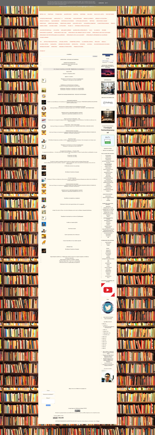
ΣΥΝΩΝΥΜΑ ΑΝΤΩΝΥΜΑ (108, 189)
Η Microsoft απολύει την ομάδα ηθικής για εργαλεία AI (69, 262)
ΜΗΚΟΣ (108, 224)
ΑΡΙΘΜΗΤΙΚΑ (108, 156)
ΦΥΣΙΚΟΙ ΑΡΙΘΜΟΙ (44, 37)
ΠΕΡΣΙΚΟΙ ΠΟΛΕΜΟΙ (44, 46)
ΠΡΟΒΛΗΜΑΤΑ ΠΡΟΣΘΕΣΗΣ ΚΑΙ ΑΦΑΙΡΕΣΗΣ (96, 35)
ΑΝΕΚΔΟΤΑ (108, 250)
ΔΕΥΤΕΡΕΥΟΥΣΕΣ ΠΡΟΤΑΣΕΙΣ (108, 161)
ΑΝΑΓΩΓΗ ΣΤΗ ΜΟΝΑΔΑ (45, 30)
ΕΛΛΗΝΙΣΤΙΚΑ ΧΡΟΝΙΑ (87, 41)
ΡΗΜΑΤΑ (113, 23)
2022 (103, 341)
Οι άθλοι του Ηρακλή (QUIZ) (72, 222)
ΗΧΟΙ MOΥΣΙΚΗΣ (110, 14)
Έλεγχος (108, 142)
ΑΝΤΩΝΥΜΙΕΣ (68, 18)
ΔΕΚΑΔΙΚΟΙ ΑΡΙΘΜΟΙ (66, 30)
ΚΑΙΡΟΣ (108, 264)
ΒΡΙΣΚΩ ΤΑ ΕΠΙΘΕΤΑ (88, 18)
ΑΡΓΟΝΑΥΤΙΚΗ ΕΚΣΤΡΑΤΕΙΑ (50, 41)
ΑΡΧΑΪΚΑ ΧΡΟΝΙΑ (63, 41)
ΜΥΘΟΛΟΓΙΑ (75, 44)
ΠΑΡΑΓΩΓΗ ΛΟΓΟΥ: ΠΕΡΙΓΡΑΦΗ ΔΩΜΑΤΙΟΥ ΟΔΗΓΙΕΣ (72, 112)
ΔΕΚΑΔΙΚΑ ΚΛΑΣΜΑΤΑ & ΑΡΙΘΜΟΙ (108, 219)
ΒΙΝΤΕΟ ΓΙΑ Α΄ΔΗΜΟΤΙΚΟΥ (108, 150)
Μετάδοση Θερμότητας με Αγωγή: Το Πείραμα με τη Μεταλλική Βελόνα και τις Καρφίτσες (108, 360)
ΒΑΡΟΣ (108, 216)
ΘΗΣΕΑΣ (104, 41)
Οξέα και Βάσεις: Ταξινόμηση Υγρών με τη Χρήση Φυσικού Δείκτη (108, 352)
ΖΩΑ (108, 260)
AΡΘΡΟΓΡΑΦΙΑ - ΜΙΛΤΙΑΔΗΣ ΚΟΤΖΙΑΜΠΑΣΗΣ (69, 59)
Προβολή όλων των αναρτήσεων (77, 69)
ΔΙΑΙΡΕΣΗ (108, 221)
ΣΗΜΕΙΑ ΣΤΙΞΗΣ (43, 25)
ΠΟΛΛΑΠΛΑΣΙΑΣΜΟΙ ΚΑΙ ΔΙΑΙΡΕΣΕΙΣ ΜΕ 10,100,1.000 (108, 231)
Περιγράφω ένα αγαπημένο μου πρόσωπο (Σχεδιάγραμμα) (72, 144)
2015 (103, 346)
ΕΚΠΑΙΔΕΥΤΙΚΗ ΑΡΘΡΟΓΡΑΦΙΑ (108, 258)
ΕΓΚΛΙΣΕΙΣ (108, 162)
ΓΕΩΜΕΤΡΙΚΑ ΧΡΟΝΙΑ (75, 41)
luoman (91, 421)
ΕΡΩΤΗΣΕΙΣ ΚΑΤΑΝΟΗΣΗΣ (67, 21)
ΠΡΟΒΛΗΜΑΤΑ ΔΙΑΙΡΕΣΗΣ (46, 32)
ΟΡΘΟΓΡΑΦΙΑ (43, 23)
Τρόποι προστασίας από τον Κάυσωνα (72, 234)
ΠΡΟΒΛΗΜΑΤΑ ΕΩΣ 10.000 (60, 32)
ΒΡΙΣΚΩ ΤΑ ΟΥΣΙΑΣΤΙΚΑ (101, 18)
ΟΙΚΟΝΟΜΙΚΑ (108, 270)
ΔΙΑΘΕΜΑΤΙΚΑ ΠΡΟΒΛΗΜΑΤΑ (80, 30)
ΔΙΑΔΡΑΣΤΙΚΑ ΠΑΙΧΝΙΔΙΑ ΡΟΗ (69, 62)
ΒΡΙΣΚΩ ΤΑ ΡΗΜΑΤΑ (44, 21)
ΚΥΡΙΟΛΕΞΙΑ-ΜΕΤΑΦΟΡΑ (82, 21)
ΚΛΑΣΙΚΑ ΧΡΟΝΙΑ (44, 44)
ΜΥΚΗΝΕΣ (82, 44)
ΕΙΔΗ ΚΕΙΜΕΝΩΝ (55, 21)
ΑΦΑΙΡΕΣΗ (108, 215)
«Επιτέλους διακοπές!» (69, 258)
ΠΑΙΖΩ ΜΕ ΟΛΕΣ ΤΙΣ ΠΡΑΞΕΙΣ (108, 229)
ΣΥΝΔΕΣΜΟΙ (108, 185)
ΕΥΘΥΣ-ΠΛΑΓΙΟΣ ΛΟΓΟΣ (108, 169)
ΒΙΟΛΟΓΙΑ (108, 243)
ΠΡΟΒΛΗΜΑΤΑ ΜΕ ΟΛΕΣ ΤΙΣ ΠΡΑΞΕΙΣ (101, 32)
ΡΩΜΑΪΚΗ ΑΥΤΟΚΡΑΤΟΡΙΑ (65, 46)
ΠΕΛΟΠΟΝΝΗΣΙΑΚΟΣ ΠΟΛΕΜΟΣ (101, 44)
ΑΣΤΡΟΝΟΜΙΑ (108, 253)
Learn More (101, 2)
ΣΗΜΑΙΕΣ (108, 200)
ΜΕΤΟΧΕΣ (92, 21)
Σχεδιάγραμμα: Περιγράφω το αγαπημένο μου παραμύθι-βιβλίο (72, 88)
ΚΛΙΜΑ (108, 266)
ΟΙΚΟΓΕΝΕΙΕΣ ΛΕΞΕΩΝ (101, 21)
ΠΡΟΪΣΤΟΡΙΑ (54, 46)
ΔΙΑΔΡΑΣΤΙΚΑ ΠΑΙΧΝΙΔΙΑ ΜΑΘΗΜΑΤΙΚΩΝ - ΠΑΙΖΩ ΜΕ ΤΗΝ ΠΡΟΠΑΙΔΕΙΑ (72, 94)
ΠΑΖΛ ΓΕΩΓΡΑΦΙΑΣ (108, 318)
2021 (103, 343)
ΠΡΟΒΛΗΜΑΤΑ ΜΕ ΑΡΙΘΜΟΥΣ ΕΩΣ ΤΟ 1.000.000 (79, 32)
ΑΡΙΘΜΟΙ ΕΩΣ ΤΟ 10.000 (108, 210)
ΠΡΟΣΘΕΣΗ (108, 235)
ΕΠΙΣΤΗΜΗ (82, 14)
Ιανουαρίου (105, 334)
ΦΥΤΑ (108, 277)
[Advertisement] (69, 78)
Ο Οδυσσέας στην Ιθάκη (72, 155)
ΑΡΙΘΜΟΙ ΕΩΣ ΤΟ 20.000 (108, 213)
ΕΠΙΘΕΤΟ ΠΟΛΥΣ (108, 166)
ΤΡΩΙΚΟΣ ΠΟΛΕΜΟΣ (78, 46)
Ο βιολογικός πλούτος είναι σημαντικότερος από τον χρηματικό (72, 204)
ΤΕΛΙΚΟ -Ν (70, 25)
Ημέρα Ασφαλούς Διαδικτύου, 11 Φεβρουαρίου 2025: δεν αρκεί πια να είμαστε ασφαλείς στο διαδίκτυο (69, 256)
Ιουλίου (104, 325)
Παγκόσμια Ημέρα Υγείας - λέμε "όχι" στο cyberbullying (69, 260)
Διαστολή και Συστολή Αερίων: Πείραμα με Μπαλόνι (108, 365)
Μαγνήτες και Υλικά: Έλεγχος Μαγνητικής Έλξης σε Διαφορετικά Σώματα (108, 356)
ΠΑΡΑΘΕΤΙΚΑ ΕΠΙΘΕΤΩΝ (90, 23)
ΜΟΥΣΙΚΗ (108, 269)
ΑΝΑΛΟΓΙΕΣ (56, 30)
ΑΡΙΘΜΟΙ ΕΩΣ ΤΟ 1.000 (108, 207)
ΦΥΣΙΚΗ (108, 274)
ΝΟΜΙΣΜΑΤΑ (108, 227)
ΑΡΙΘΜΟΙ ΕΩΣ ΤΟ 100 (108, 212)
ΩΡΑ (108, 237)
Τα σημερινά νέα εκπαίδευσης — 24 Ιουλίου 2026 (69, 151)
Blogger (98, 421)
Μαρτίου (105, 331)
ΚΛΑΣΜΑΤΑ (97, 30)
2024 (103, 338)
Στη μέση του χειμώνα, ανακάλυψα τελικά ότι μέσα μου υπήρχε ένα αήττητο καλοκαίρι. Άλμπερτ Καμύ (69, 161)
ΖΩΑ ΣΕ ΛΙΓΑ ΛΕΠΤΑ (99, 14)
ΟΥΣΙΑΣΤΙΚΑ (108, 179)
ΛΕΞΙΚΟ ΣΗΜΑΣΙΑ (108, 267)
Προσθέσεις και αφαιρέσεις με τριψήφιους (72, 198)
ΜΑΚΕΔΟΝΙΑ (53, 44)
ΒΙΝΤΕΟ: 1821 (43, 14)
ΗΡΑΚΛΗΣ (97, 41)
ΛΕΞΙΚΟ (108, 170)
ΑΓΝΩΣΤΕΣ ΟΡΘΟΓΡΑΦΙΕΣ (46, 18)
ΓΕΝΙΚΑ (108, 245)
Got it (106, 2)
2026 (103, 323)
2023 (103, 340)
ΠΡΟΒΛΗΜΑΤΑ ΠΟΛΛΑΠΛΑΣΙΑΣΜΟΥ (75, 35)
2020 (103, 344)
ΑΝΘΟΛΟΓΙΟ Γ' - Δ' (58, 18)
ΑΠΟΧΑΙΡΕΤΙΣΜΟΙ (77, 18)
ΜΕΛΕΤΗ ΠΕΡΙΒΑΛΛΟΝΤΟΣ (108, 197)
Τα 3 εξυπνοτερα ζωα (72, 178)
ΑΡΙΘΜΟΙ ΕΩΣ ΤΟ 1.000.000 (108, 209)
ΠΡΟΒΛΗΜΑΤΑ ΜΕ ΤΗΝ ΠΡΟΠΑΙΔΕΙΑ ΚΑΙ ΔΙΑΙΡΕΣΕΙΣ (52, 35)
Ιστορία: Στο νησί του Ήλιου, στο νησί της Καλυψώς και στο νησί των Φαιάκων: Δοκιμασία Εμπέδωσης (72, 210)
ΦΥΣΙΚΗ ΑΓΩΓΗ (108, 276)
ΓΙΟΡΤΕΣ (69, 65)
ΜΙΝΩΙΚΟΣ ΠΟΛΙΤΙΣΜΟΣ (64, 44)
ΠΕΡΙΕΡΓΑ (108, 273)
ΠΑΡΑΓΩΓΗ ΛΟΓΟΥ (77, 23)
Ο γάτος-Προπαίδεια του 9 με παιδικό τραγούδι (72, 240)
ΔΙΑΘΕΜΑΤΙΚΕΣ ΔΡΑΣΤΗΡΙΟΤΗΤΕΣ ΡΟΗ (70, 64)
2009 (103, 348)
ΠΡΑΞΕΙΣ (104, 30)
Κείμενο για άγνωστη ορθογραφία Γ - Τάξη (72, 118)
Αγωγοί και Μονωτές (108, 363)
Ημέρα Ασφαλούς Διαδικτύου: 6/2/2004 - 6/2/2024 (69, 259)
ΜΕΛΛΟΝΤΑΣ (108, 173)
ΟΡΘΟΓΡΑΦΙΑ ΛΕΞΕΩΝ (65, 23)
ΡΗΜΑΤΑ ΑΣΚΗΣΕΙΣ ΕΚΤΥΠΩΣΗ (72, 130)
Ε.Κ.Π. (90, 30)
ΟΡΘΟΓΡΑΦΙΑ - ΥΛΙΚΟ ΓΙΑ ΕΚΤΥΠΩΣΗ (72, 124)
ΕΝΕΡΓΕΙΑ (75, 14)
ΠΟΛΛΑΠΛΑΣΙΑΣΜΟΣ (108, 233)
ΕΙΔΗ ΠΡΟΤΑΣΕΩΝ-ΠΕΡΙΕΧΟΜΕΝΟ (108, 165)
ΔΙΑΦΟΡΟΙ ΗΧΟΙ (67, 14)
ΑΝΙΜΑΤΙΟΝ (108, 251)
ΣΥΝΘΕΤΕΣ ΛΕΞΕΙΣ (108, 186)
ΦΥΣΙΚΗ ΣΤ (42, 50)
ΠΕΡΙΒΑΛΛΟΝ (108, 271)
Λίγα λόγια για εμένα (72, 138)
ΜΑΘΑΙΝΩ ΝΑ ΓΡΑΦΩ (108, 172)
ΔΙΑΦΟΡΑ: (108, 257)
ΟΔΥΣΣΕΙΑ (89, 44)
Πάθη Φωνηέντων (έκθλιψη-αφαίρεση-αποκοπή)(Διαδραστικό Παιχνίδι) (72, 106)
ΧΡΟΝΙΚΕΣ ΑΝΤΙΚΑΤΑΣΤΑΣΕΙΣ (82, 25)
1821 (41, 41)
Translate (111, 62)
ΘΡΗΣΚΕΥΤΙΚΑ (69, 246)
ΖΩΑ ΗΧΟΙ (89, 14)
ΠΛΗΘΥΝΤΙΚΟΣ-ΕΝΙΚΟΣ (103, 23)
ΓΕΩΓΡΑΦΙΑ (50, 14)
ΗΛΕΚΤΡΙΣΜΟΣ (108, 242)
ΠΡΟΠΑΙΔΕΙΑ (108, 234)
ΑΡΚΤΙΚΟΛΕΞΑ (108, 158)
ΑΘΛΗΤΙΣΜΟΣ (108, 196)
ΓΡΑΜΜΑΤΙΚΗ (58, 14)
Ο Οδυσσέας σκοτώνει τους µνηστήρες (72, 165)
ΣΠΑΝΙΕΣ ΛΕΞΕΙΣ (53, 25)
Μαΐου (104, 329)
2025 (103, 336)
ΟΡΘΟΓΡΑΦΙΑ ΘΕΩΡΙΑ (53, 23)
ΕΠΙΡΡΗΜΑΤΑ (108, 168)
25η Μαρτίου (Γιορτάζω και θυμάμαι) (72, 171)
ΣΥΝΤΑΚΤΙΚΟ (62, 25)
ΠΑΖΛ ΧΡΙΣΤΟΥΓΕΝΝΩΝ (108, 317)
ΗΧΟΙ (108, 261)
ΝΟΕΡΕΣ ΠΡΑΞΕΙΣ (108, 226)
